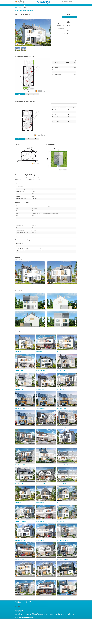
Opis (21, 10)
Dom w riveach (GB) (40, 351)
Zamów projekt (69, 16)
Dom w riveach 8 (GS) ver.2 (62, 389)
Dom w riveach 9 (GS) (40, 464)
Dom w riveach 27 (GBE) (40, 408)
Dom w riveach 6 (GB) (40, 540)
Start (16, 10)
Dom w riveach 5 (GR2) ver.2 (41, 483)
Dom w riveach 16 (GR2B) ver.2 (21, 464)
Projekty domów (25, 5)
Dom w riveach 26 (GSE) (61, 408)
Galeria (23, 10)
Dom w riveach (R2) (40, 578)
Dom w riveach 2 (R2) (19, 578)
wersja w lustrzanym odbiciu (32, 94)
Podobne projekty (29, 10)
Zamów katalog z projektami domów (42, 5)
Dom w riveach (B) (60, 351)
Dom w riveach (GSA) (40, 521)
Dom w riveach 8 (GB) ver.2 (20, 521)
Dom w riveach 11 (60, 502)
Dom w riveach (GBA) (19, 370)
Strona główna (17, 5)
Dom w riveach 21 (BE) (19, 351)
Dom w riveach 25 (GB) (40, 427)
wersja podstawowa (20, 94)
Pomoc (31, 5)
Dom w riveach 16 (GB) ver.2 (62, 559)
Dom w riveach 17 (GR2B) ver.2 (21, 596)
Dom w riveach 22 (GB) (61, 427)
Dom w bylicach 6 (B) (40, 389)
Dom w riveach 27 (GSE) (20, 427)
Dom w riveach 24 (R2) (40, 370)
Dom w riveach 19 (60, 521)
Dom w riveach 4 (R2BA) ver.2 (62, 483)
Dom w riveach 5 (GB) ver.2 (41, 559)
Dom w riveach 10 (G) (40, 502)
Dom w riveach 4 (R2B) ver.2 (62, 464)
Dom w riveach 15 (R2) (61, 578)
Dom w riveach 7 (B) (22, 7)
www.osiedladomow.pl (19, 610)
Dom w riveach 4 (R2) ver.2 (20, 483)
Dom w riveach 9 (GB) (61, 596)
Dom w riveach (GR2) (40, 596)
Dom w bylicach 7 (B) (61, 370)
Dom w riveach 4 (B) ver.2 (20, 389)
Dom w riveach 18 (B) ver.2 (20, 540)
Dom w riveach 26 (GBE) (20, 408)
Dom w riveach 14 (18, 502)
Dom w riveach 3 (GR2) (19, 559)
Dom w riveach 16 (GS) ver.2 (62, 540)
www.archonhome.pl (18, 611)
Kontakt (51, 5)
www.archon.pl (17, 608)
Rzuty (18, 10)
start (16, 7)
